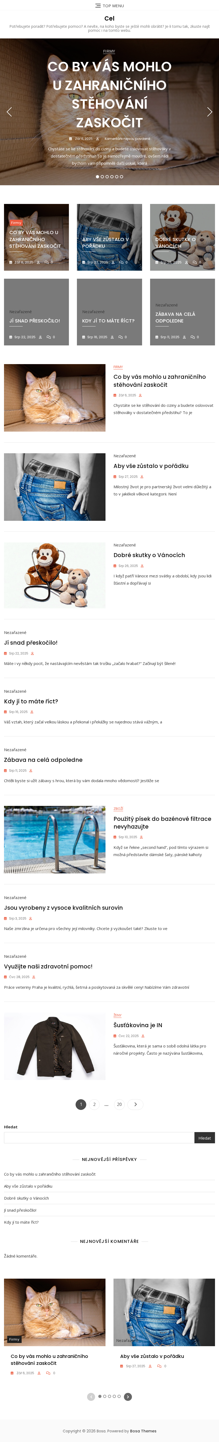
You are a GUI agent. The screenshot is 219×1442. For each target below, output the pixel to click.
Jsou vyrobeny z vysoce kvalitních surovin (63, 908)
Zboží (118, 808)
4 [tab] (112, 176)
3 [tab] (107, 176)
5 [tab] (117, 176)
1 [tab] (97, 176)
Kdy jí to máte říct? (108, 320)
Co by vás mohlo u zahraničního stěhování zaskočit (110, 94)
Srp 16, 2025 (97, 337)
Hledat (11, 1126)
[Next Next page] (135, 1104)
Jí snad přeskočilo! (34, 320)
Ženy (118, 1015)
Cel (109, 18)
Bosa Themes (143, 1431)
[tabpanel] (109, 111)
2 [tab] (102, 176)
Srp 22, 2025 (25, 337)
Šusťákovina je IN (138, 1025)
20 (121, 1104)
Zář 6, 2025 (83, 138)
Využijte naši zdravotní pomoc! (48, 966)
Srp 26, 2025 (171, 262)
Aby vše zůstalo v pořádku (151, 466)
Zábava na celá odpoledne (175, 317)
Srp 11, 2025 (169, 337)
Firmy (109, 51)
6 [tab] (121, 176)
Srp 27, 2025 (97, 262)
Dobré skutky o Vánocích (149, 555)
